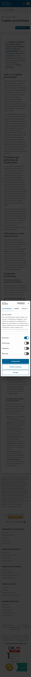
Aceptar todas (15, 361)
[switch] (26, 343)
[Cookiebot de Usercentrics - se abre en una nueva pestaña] (18, 303)
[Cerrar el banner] (28, 303)
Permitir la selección (15, 367)
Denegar (15, 372)
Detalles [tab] (16, 308)
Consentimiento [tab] (7, 308)
